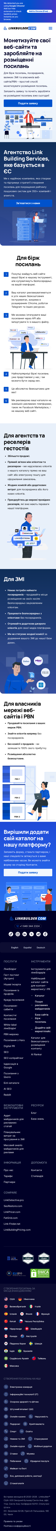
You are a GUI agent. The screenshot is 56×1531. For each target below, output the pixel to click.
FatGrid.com (11, 1217)
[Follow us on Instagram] (18, 934)
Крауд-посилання (14, 999)
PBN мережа (11, 1034)
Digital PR (9, 1046)
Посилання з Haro (14, 1040)
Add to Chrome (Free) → (39, 11)
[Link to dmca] (40, 1273)
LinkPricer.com (12, 1211)
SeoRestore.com (13, 1206)
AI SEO (7, 1088)
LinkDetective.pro (14, 1200)
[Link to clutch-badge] (43, 1258)
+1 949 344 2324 (30, 926)
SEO (6, 1052)
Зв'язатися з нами (28, 203)
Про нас (8, 1170)
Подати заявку (28, 103)
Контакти (36, 1170)
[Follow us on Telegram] (38, 934)
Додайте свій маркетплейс (43, 1029)
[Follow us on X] (31, 934)
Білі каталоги (11, 1082)
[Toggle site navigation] (50, 28)
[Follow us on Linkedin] (24, 934)
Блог (34, 1112)
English (14, 947)
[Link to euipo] (16, 1273)
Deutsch (41, 947)
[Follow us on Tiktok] (11, 934)
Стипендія (37, 1176)
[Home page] (20, 28)
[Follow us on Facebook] (45, 934)
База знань (37, 1118)
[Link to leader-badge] (28, 1258)
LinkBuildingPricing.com (17, 1229)
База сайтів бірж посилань (41, 1018)
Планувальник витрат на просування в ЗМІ (14, 1136)
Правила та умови (13, 1521)
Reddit (7, 1094)
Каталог (40, 995)
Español (27, 947)
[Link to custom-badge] (12, 1258)
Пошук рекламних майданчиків (42, 1005)
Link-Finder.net (12, 1223)
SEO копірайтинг (13, 1057)
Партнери (9, 1181)
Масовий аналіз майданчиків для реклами (14, 1149)
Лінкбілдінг (10, 968)
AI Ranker (36, 1054)
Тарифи (8, 1176)
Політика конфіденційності (17, 1526)
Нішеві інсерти (12, 984)
